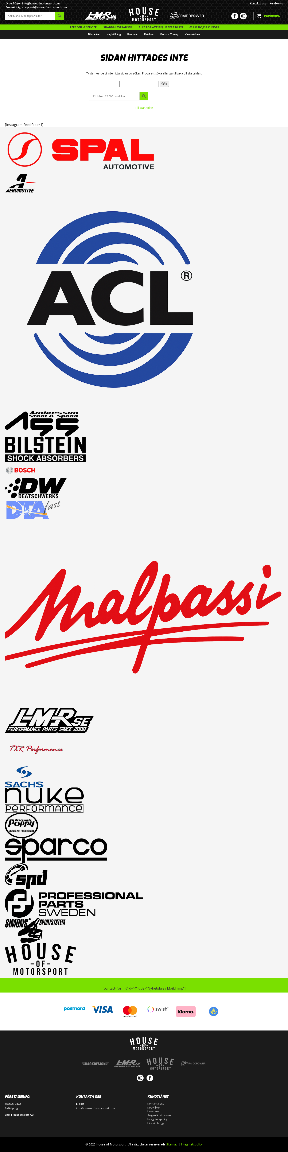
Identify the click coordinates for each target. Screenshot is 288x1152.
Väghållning (114, 34)
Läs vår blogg (155, 1123)
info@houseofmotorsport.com (95, 1108)
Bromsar (132, 34)
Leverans (153, 1111)
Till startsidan (144, 108)
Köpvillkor (153, 1107)
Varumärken (192, 34)
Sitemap (172, 1144)
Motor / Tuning (169, 34)
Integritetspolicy (157, 1119)
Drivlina (148, 34)
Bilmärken (94, 34)
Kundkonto (276, 3)
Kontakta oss (258, 3)
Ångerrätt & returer (159, 1115)
